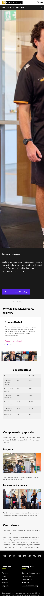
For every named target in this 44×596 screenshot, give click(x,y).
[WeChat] (34, 556)
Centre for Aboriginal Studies (31, 573)
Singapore (5, 586)
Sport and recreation (13, 7)
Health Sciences (27, 579)
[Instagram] (15, 556)
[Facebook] (4, 556)
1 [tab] (4, 344)
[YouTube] (20, 556)
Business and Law (27, 576)
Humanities (25, 583)
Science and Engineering (30, 586)
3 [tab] (10, 344)
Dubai (4, 576)
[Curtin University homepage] (12, 2)
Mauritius (5, 583)
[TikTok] (39, 556)
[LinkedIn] (24, 556)
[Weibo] (29, 556)
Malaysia (4, 579)
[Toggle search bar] (38, 2)
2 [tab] (7, 344)
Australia (4, 573)
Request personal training (16, 292)
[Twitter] (9, 556)
